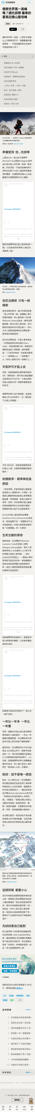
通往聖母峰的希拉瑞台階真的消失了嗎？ (21, 1049)
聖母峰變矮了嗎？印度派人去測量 (21, 1054)
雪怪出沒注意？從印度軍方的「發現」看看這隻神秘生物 (21, 1022)
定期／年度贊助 (10, 970)
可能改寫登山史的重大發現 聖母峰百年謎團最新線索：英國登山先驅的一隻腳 (21, 1038)
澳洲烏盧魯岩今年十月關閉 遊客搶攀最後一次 (21, 1028)
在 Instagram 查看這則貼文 (12, 209)
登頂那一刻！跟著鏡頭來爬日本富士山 (21, 1033)
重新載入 (17, 1100)
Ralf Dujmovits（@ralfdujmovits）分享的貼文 (18, 457)
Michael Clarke (18, 144)
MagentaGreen (11, 292)
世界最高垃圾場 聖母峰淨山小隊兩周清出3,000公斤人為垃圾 (22, 1017)
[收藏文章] (28, 23)
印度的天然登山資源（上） (19, 1064)
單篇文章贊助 (9, 966)
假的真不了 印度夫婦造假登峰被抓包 (22, 1043)
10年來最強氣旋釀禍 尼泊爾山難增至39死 (21, 1059)
